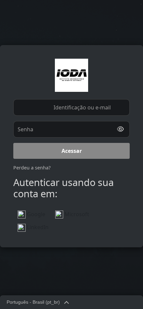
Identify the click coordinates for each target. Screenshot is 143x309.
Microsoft (76, 214)
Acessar (72, 150)
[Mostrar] (120, 129)
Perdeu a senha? (32, 167)
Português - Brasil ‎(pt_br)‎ (33, 302)
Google (35, 214)
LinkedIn (37, 227)
